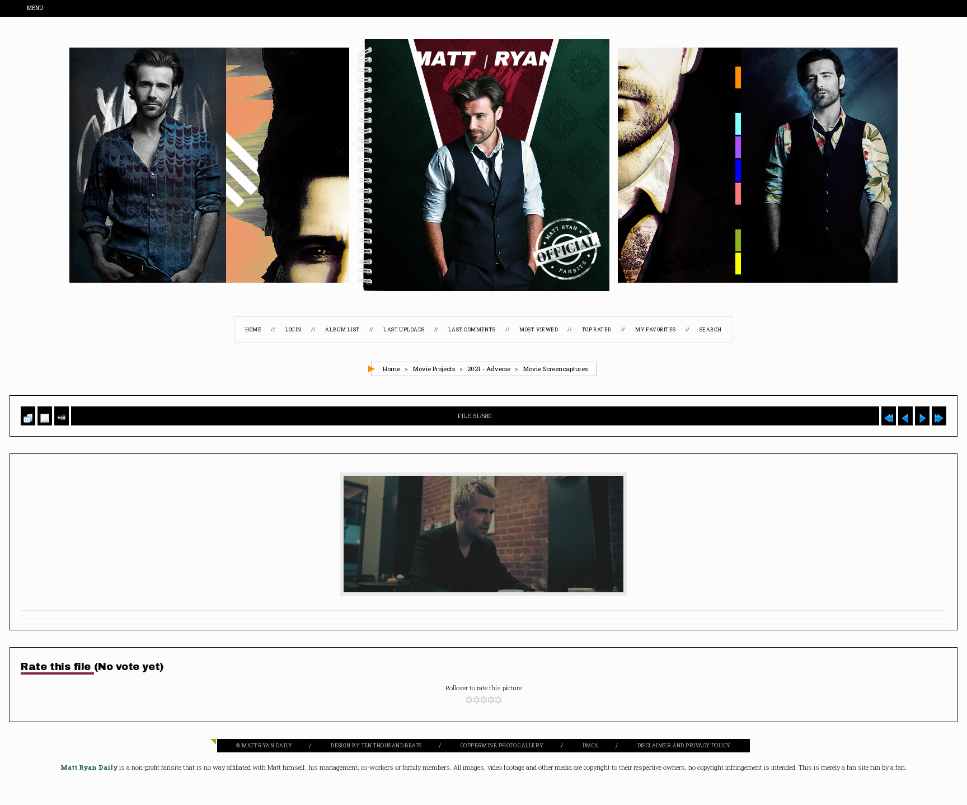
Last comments (472, 330)
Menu (35, 8)
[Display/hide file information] (44, 416)
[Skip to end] (939, 416)
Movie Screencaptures (555, 369)
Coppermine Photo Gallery (502, 746)
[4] (491, 700)
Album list (342, 330)
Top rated (597, 330)
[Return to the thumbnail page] (28, 416)
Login (293, 330)
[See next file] (922, 416)
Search (711, 330)
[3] (483, 700)
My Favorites (655, 330)
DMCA (591, 746)
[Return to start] (888, 416)
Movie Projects (433, 369)
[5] (498, 700)
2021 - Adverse (488, 369)
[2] (476, 700)
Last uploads (403, 330)
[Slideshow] (61, 416)
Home (253, 330)
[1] (469, 700)
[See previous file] (905, 416)
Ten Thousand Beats (392, 746)
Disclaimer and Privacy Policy (684, 746)
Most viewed (538, 330)
